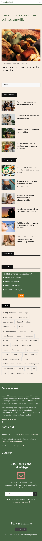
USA (4, 373)
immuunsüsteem (10, 331)
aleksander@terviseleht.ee (12, 441)
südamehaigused (31, 364)
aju (26, 313)
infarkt (23, 331)
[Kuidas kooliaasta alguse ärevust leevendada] (8, 105)
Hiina (21, 327)
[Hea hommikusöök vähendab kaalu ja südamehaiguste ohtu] (8, 240)
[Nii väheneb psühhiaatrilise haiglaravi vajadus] (8, 119)
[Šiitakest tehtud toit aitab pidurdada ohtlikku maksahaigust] (8, 184)
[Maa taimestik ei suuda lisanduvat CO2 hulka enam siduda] (8, 170)
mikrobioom (26, 345)
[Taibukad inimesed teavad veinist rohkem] (8, 133)
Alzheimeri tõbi (9, 317)
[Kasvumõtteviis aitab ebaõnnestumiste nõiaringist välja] (8, 198)
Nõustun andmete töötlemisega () (21, 500)
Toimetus (5, 419)
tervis (21, 369)
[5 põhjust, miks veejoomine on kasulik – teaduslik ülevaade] (8, 226)
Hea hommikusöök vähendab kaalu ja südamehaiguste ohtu (26, 239)
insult (31, 331)
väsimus (20, 373)
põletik (6, 355)
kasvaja (19, 336)
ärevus (30, 373)
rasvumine (16, 355)
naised (5, 350)
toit (28, 369)
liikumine (33, 341)
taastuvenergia (9, 369)
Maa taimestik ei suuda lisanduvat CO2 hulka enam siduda (28, 170)
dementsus (23, 317)
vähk (12, 373)
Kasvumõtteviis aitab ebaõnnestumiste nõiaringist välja (25, 197)
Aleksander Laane (9, 64)
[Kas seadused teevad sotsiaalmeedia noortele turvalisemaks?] (8, 147)
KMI (16, 341)
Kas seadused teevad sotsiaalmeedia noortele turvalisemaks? (27, 146)
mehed (15, 345)
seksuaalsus (15, 359)
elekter (6, 327)
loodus (6, 345)
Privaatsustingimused (21, 502)
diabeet (20, 322)
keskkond (7, 341)
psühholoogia (33, 350)
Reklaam (13, 419)
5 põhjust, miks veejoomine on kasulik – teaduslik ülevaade (28, 225)
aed (20, 313)
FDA (13, 327)
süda (19, 364)
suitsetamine (8, 364)
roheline (33, 355)
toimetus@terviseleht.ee (28, 434)
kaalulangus (8, 336)
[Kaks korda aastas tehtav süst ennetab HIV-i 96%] (8, 212)
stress (26, 359)
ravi (25, 355)
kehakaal (29, 336)
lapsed (24, 341)
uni (34, 369)
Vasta (21, 296)
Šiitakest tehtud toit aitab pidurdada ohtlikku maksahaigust (27, 183)
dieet (28, 322)
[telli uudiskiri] (35, 494)
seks (5, 359)
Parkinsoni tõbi (18, 350)
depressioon (8, 322)
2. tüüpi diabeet (9, 313)
